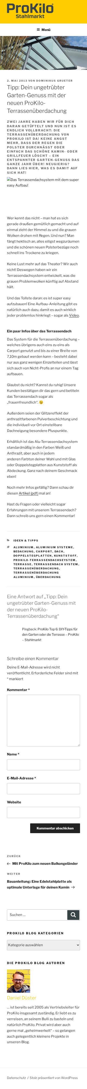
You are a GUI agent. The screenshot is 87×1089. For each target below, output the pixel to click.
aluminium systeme (54, 547)
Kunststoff (65, 555)
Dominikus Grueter (54, 80)
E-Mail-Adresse (21, 778)
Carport (44, 551)
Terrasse (22, 564)
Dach (59, 551)
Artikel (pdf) (28, 493)
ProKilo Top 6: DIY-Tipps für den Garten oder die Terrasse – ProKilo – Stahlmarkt (50, 634)
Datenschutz (16, 1078)
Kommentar (18, 690)
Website (14, 802)
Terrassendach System (56, 564)
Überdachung (48, 577)
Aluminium (23, 547)
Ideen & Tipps (26, 540)
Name (13, 754)
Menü (46, 30)
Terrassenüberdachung (36, 568)
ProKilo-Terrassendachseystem (44, 560)
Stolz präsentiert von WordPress (54, 1078)
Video (74, 315)
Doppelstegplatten (32, 555)
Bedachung (23, 551)
